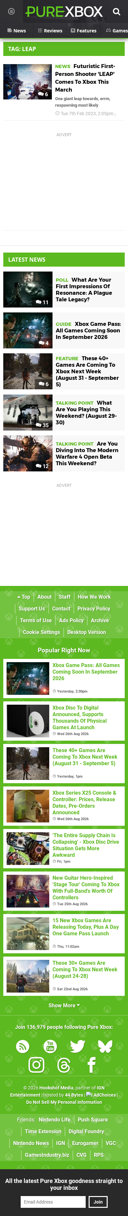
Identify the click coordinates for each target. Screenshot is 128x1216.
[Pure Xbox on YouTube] (50, 1047)
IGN (60, 1143)
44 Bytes (74, 1095)
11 (45, 302)
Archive (100, 620)
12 (45, 466)
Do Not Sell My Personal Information (64, 1102)
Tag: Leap (22, 49)
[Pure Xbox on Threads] (64, 1066)
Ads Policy (71, 620)
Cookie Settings (41, 632)
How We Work (94, 597)
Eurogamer (85, 1143)
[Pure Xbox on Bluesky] (105, 1047)
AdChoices (104, 1095)
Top (25, 597)
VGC (111, 1143)
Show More (63, 1005)
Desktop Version (86, 632)
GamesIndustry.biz (47, 1155)
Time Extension (43, 1131)
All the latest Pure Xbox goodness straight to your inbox (64, 1184)
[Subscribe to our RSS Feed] (23, 1047)
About (44, 597)
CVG (81, 1155)
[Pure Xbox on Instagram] (36, 1066)
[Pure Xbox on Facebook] (91, 1066)
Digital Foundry (86, 1131)
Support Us (32, 609)
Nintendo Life (55, 1120)
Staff (65, 597)
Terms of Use (36, 620)
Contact (61, 609)
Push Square (93, 1120)
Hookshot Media (56, 1088)
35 (45, 425)
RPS (99, 1155)
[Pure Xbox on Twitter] (78, 1047)
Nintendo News (31, 1143)
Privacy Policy (93, 609)
